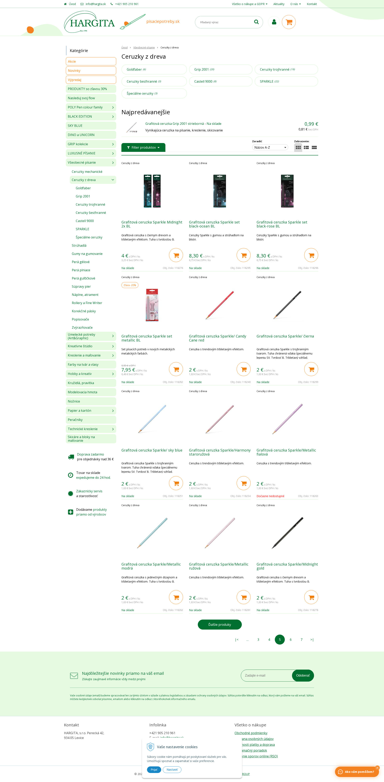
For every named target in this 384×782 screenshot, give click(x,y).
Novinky (74, 70)
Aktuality (278, 4)
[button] (377, 767)
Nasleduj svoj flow (81, 98)
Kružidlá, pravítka (81, 383)
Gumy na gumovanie (87, 253)
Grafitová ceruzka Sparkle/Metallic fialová (286, 452)
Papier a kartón (79, 410)
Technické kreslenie (83, 429)
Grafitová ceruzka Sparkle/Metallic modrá (151, 566)
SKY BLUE (75, 125)
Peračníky (75, 420)
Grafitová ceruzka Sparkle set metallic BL (146, 338)
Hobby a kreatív (80, 373)
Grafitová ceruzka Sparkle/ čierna (285, 336)
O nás (294, 4)
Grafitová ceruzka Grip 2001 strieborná (174, 123)
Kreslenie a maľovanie (84, 355)
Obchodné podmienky (251, 733)
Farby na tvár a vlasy (83, 364)
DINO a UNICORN (81, 135)
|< (236, 639)
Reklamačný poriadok (251, 750)
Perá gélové (81, 262)
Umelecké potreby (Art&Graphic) (81, 336)
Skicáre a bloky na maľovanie (81, 439)
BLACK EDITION (80, 116)
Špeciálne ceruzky (142, 93)
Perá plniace (81, 270)
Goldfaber (136, 69)
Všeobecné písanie (144, 47)
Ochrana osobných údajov (254, 739)
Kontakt (312, 4)
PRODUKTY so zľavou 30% (87, 89)
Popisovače (80, 319)
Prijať (154, 769)
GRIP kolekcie (78, 144)
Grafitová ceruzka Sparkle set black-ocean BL (214, 224)
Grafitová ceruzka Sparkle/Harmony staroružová (220, 452)
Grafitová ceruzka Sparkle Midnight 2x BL (151, 224)
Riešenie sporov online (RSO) (256, 756)
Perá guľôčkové (83, 278)
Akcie (72, 61)
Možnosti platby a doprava (255, 744)
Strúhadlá (79, 245)
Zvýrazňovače (82, 327)
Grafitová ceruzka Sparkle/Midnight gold (287, 566)
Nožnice (74, 401)
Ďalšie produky (219, 624)
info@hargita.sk (96, 4)
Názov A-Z (262, 147)
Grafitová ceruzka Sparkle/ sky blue (151, 450)
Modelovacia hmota (82, 392)
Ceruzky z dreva (84, 180)
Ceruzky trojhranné (277, 69)
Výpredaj (74, 80)
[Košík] (290, 22)
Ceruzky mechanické (87, 171)
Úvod (72, 4)
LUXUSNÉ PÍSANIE (81, 153)
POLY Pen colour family (85, 107)
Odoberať (303, 675)
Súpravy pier (81, 286)
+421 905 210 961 (127, 4)
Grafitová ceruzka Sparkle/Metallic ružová (218, 566)
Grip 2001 (204, 69)
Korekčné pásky (84, 311)
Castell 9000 (205, 81)
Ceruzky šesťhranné (144, 81)
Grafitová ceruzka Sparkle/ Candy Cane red (217, 338)
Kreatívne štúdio (80, 346)
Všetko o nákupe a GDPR (248, 4)
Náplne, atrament (85, 294)
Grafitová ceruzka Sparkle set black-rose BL (282, 224)
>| (312, 639)
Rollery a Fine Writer (87, 303)
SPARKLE (269, 81)
